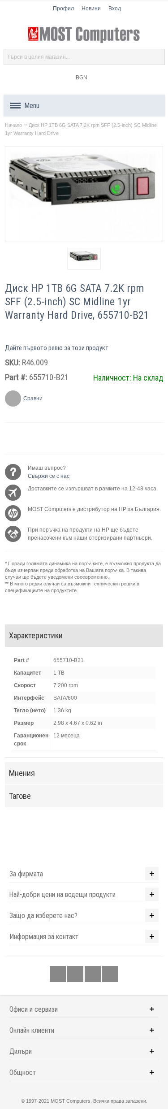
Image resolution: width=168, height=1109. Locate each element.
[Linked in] (93, 974)
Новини (91, 8)
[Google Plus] (76, 974)
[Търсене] (157, 57)
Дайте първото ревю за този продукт (56, 348)
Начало (13, 125)
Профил (63, 8)
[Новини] (110, 974)
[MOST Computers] (84, 35)
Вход (114, 8)
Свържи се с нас (48, 476)
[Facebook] (58, 974)
